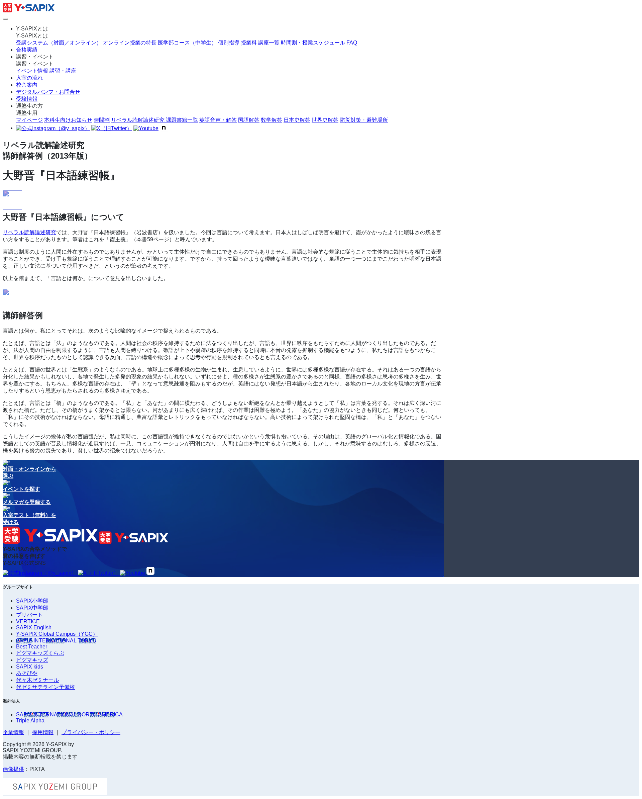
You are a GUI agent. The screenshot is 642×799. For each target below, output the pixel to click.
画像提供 (13, 769)
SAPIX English (33, 627)
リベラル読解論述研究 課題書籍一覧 (154, 120)
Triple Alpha (30, 720)
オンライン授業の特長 (129, 43)
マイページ (29, 120)
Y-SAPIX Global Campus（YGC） (57, 634)
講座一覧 (269, 43)
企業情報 (13, 732)
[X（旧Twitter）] (111, 128)
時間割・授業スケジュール (313, 43)
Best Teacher (31, 646)
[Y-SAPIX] (29, 11)
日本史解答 (297, 120)
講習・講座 (62, 71)
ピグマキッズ (32, 660)
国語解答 (248, 120)
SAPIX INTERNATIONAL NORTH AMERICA (69, 714)
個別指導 (228, 43)
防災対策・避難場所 (364, 120)
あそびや (26, 673)
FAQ (351, 43)
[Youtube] (145, 128)
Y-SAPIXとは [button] (32, 28)
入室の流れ (29, 78)
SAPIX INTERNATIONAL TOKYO (56, 640)
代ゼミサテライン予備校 (45, 687)
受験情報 (26, 99)
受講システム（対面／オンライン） (59, 43)
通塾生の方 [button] (29, 106)
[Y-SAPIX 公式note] (164, 128)
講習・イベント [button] (35, 57)
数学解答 (271, 120)
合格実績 (26, 50)
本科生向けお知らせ (68, 120)
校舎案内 (26, 85)
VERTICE (28, 621)
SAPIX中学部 (32, 608)
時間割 (102, 120)
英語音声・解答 (218, 120)
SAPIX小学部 (32, 601)
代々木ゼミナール (37, 680)
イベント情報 (32, 71)
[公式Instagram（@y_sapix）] (53, 128)
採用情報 (43, 732)
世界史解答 (325, 120)
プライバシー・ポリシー (91, 732)
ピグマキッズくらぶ (40, 653)
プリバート (29, 615)
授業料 (249, 43)
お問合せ (48, 92)
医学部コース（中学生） (187, 43)
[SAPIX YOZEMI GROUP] (55, 793)
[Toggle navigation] (5, 19)
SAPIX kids (29, 667)
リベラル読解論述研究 (29, 232)
